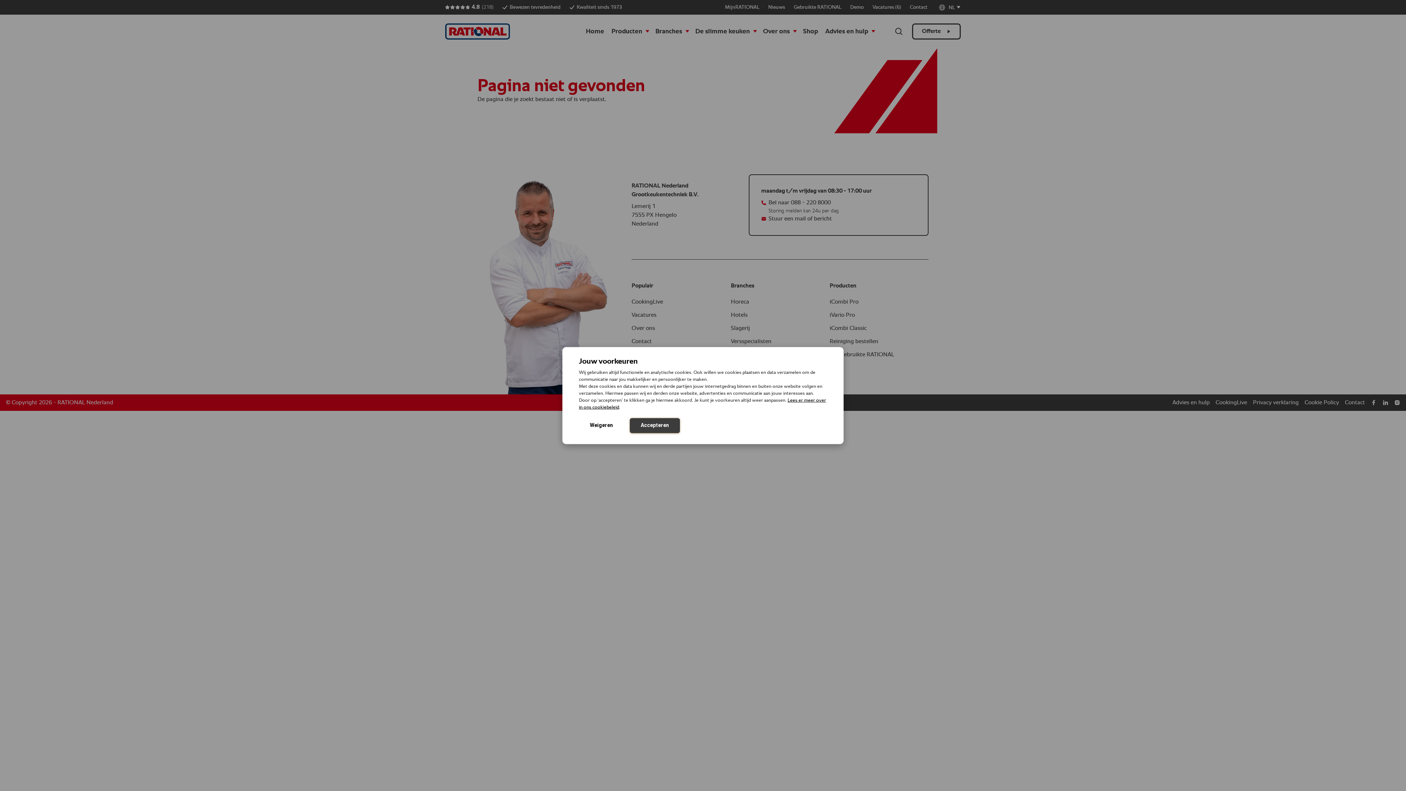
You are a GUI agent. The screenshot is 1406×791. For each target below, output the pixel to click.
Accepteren (655, 425)
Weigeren (601, 425)
